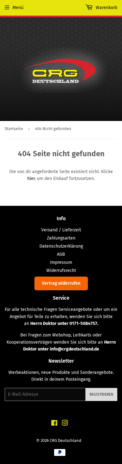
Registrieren (101, 394)
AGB (61, 254)
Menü (18, 7)
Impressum (61, 262)
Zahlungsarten (61, 238)
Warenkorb (105, 7)
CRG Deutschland (65, 440)
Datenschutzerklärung (61, 246)
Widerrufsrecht (61, 270)
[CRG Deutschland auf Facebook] (54, 424)
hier (31, 178)
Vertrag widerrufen (61, 283)
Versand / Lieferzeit (61, 230)
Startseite (14, 128)
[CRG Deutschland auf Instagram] (65, 424)
